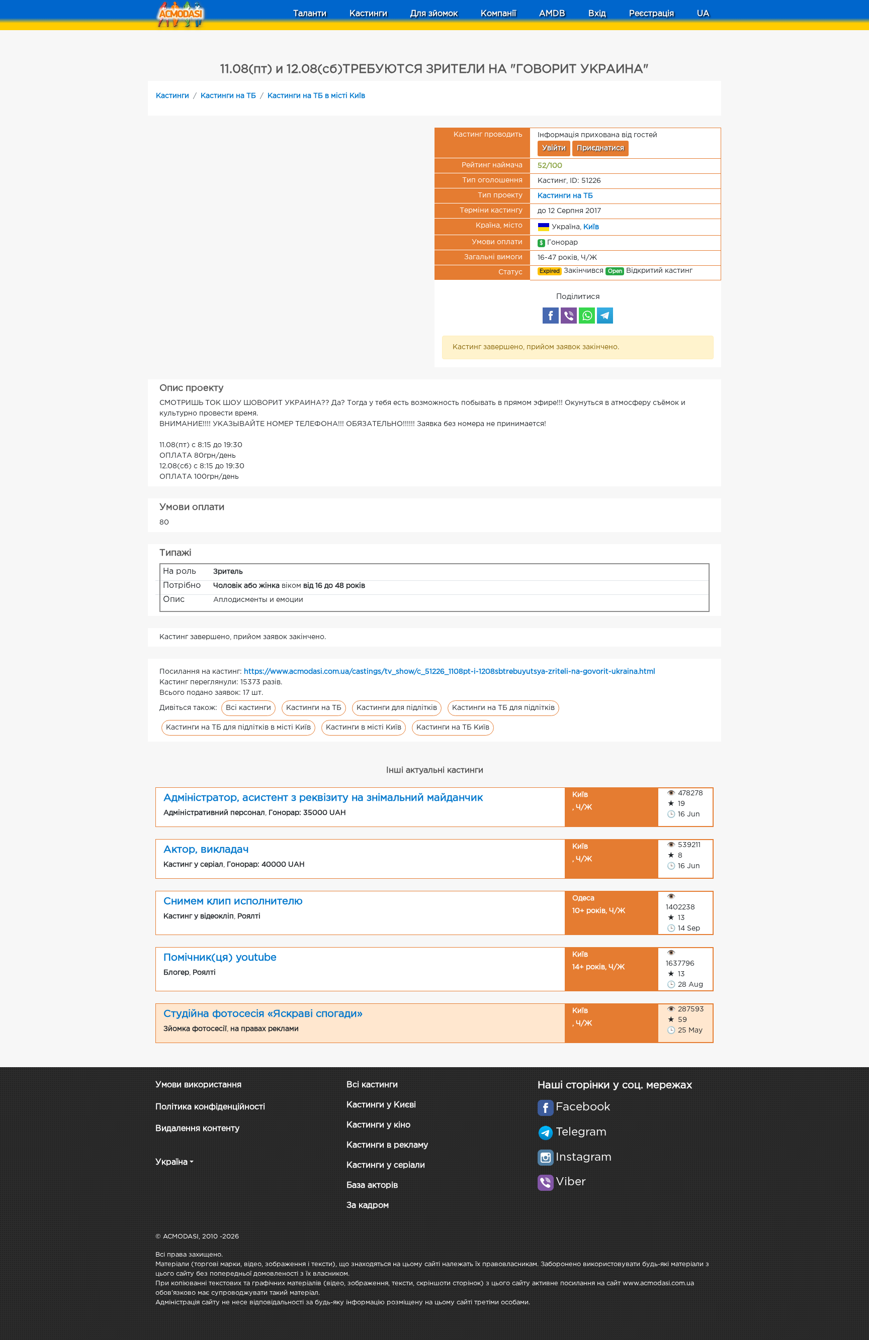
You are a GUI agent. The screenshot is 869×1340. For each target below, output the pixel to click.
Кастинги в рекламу (387, 1145)
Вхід (597, 14)
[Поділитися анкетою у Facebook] (551, 315)
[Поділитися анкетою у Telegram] (605, 315)
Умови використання (198, 1085)
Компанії (498, 14)
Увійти (554, 148)
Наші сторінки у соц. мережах (615, 1085)
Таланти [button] (309, 14)
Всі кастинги (248, 708)
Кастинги (172, 96)
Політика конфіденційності (210, 1107)
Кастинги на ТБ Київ (452, 728)
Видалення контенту (197, 1128)
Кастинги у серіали (385, 1165)
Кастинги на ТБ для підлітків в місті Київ (238, 728)
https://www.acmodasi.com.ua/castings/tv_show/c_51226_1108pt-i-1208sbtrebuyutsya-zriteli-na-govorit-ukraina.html (449, 672)
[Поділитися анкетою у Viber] (569, 315)
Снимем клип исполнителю (233, 901)
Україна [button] (171, 1162)
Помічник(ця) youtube (220, 957)
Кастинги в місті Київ (363, 728)
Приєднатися (600, 148)
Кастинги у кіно (378, 1125)
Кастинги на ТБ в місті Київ (316, 96)
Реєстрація (651, 14)
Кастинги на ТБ (228, 96)
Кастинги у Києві (381, 1105)
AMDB (552, 14)
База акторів (372, 1185)
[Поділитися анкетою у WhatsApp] (587, 315)
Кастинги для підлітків (397, 708)
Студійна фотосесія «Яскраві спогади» (263, 1013)
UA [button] (703, 14)
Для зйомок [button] (434, 14)
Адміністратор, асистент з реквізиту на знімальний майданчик (323, 797)
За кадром (367, 1205)
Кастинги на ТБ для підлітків (503, 708)
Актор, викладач (206, 849)
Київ (591, 227)
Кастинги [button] (368, 14)
